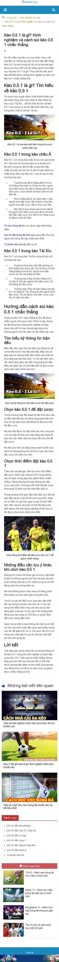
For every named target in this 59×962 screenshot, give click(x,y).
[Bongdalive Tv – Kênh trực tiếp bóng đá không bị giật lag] (13, 905)
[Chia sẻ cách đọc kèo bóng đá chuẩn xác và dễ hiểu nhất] (29, 774)
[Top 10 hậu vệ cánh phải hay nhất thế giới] (13, 923)
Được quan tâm (31, 866)
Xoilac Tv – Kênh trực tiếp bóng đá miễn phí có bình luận (38, 893)
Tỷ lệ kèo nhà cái (13, 244)
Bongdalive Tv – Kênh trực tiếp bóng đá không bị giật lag (39, 910)
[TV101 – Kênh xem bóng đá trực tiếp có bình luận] (13, 870)
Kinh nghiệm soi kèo (30, 17)
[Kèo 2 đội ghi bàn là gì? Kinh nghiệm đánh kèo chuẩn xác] (29, 733)
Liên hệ (29, 952)
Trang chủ (11, 17)
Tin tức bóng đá (12, 225)
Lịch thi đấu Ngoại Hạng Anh (21, 845)
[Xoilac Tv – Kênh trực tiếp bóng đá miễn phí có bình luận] (13, 888)
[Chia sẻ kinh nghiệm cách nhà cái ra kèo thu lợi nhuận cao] (29, 692)
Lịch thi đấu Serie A (16, 850)
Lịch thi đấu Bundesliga (18, 825)
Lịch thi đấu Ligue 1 (16, 840)
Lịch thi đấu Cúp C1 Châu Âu (21, 830)
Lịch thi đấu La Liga (16, 835)
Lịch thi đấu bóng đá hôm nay (19, 235)
